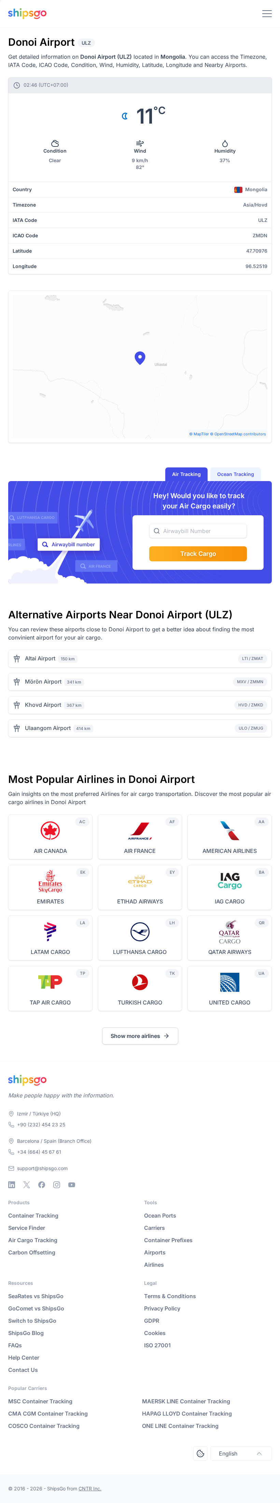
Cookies (155, 1333)
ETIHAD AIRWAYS (140, 901)
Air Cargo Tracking (32, 1240)
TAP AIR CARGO (50, 1002)
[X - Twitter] (26, 1184)
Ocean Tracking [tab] (235, 474)
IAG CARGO (229, 901)
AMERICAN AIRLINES (229, 850)
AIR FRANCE (140, 850)
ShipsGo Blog (26, 1333)
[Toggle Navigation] (267, 13)
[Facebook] (41, 1184)
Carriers (154, 1227)
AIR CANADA (50, 850)
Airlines (154, 1264)
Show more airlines (135, 1036)
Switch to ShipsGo (32, 1320)
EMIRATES (50, 901)
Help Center (23, 1357)
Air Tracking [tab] (186, 474)
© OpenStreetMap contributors (238, 434)
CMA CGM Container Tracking (48, 1413)
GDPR (151, 1320)
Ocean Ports (160, 1215)
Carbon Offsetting (31, 1252)
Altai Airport (40, 658)
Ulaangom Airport (48, 728)
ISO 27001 (157, 1345)
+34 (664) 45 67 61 (39, 1152)
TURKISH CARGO (140, 1002)
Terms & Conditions (170, 1296)
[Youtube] (71, 1184)
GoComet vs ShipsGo (36, 1308)
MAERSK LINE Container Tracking (186, 1401)
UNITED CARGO (229, 1002)
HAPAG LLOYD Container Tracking (187, 1413)
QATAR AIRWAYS (229, 952)
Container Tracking (33, 1215)
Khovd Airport (43, 704)
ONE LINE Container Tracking (180, 1425)
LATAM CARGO (50, 952)
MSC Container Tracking (40, 1401)
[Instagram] (56, 1184)
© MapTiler (199, 434)
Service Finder (26, 1227)
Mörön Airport (43, 681)
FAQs (15, 1345)
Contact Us (23, 1369)
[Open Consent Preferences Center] (200, 1453)
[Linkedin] (11, 1184)
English (228, 1453)
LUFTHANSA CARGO (140, 952)
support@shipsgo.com (42, 1168)
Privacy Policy (162, 1308)
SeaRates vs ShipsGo (36, 1296)
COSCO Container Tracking (44, 1425)
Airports (155, 1252)
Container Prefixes (168, 1240)
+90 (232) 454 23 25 (41, 1124)
